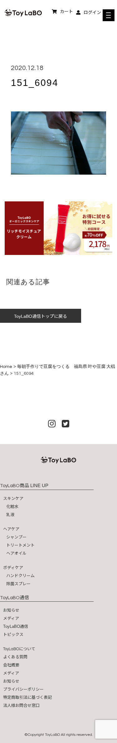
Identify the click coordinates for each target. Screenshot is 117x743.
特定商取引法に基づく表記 (27, 697)
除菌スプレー (18, 583)
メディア (11, 618)
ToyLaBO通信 (15, 626)
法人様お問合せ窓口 (21, 705)
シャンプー (16, 537)
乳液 (10, 514)
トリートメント (20, 545)
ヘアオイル (16, 553)
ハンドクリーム (20, 575)
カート (66, 11)
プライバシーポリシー (23, 689)
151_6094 (34, 83)
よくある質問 (15, 657)
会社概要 (11, 665)
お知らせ (11, 610)
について (19, 649)
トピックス (13, 634)
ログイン (92, 12)
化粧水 (12, 506)
